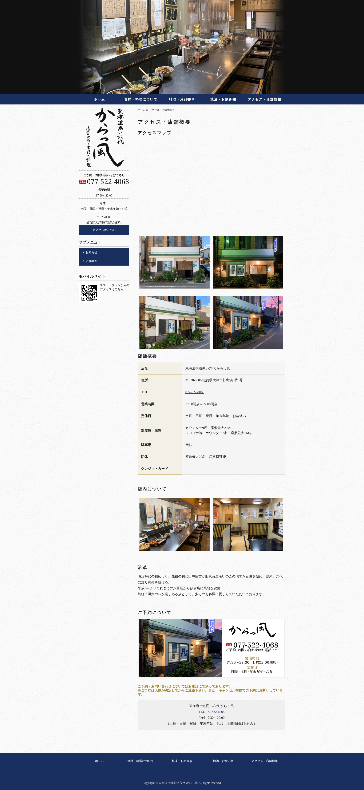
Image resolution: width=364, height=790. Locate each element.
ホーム (99, 99)
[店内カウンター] (174, 548)
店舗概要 (91, 261)
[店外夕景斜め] (248, 346)
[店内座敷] (248, 548)
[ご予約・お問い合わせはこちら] (211, 678)
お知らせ (91, 252)
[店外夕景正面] (248, 285)
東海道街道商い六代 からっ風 (178, 783)
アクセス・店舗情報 (264, 99)
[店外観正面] (174, 285)
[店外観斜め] (174, 346)
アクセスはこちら (104, 229)
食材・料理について (140, 99)
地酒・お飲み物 (223, 99)
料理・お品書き (182, 99)
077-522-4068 (194, 392)
